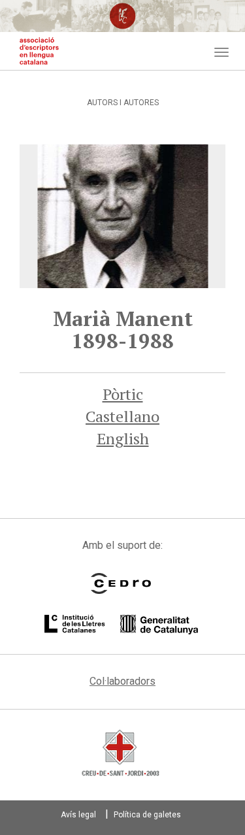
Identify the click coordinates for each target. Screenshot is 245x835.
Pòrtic (123, 394)
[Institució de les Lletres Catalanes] (121, 624)
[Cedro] (121, 583)
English (123, 438)
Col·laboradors (122, 681)
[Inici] (39, 51)
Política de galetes (147, 814)
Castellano (122, 416)
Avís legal (78, 814)
